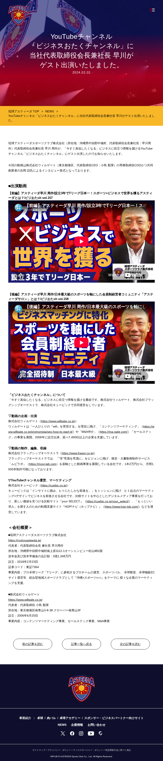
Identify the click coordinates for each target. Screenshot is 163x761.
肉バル (51, 718)
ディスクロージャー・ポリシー (88, 750)
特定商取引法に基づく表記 (118, 750)
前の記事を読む (32, 644)
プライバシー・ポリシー (59, 750)
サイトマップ (38, 750)
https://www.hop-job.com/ (121, 506)
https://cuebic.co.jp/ (54, 485)
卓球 (40, 718)
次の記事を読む (130, 644)
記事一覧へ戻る (81, 644)
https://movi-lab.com (42, 464)
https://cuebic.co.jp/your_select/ (107, 501)
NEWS (62, 724)
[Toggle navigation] (152, 9)
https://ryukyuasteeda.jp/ (24, 540)
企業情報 (77, 724)
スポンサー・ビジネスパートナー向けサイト (114, 718)
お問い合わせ (96, 724)
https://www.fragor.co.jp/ (78, 453)
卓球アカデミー (70, 718)
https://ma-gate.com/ (114, 431)
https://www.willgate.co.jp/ (58, 421)
